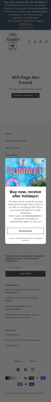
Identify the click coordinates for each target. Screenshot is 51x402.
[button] (25, 231)
